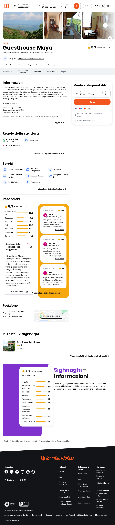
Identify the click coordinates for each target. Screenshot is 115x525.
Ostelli (62, 471)
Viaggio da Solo (84, 497)
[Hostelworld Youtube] (22, 472)
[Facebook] (6, 472)
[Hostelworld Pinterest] (28, 472)
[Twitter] (11, 472)
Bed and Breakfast (63, 483)
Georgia (15, 52)
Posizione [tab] (37, 72)
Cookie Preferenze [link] (11, 520)
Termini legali (37, 515)
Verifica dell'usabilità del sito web (79, 515)
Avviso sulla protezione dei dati (16, 515)
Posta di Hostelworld (100, 506)
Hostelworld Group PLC (100, 471)
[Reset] (32, 6)
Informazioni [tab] (7, 72)
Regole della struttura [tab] (23, 72)
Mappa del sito (101, 515)
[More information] (31, 247)
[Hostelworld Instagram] (17, 472)
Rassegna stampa (100, 477)
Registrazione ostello (101, 495)
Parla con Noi (65, 497)
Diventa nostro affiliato (101, 501)
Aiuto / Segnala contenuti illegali (66, 503)
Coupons (49, 515)
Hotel (62, 477)
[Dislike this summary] (32, 291)
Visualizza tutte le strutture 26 (31, 58)
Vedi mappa (26, 52)
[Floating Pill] (105, 25)
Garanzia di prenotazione (83, 485)
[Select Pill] (103, 6)
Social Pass (82, 474)
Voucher (59, 515)
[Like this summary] (27, 291)
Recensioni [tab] (51, 72)
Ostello (6, 43)
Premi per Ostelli (84, 491)
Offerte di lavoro (102, 483)
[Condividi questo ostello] (110, 38)
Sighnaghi (7, 52)
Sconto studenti (84, 503)
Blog (79, 479)
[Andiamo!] (76, 6)
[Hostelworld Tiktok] (33, 472)
